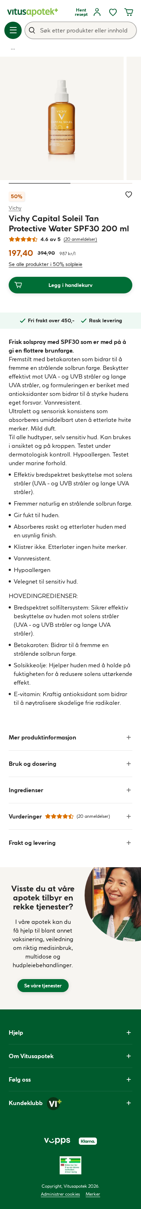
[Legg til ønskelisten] (129, 194)
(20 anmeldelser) (80, 239)
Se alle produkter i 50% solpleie (45, 264)
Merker (93, 1194)
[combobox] (81, 30)
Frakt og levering (32, 842)
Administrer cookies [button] (60, 1194)
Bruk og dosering (32, 763)
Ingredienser (26, 790)
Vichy (15, 207)
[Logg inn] (97, 12)
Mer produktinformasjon (42, 737)
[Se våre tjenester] (43, 938)
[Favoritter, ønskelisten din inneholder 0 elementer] (113, 12)
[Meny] (13, 30)
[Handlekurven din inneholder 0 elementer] (129, 12)
